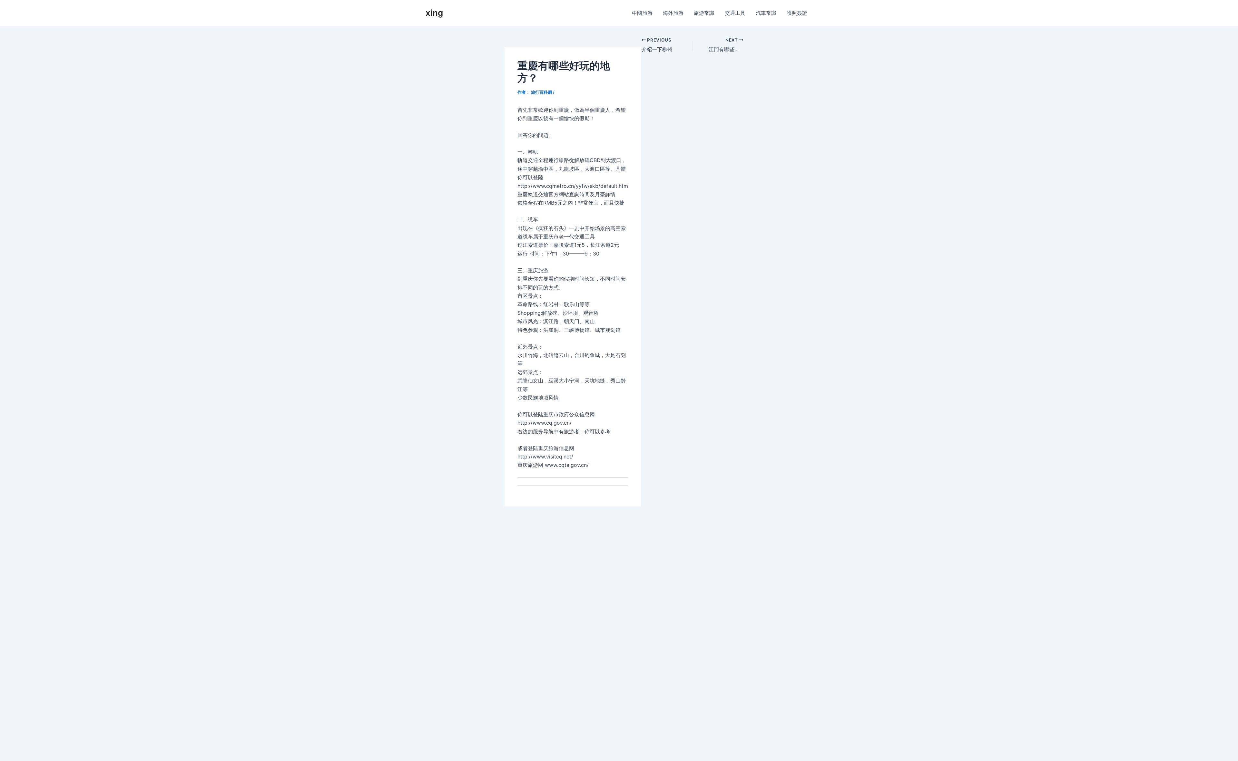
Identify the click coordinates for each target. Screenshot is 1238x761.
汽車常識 (766, 13)
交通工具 (735, 13)
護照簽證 (797, 13)
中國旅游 (642, 13)
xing (434, 13)
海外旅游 (673, 13)
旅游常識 (704, 13)
